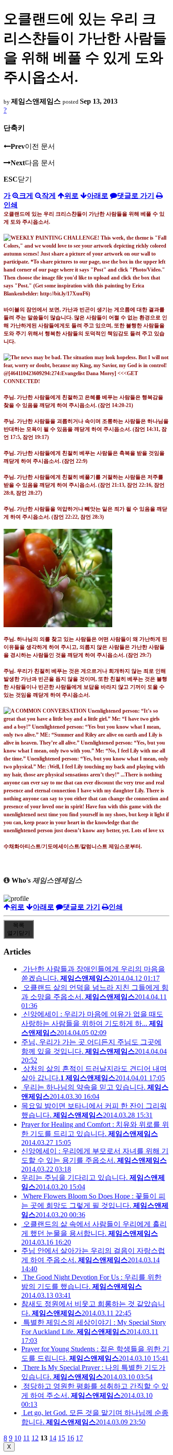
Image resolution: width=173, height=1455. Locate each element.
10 (17, 1438)
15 (61, 1438)
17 (79, 1438)
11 (26, 1438)
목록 (18, 929)
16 (70, 1438)
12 (35, 1438)
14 (52, 1438)
